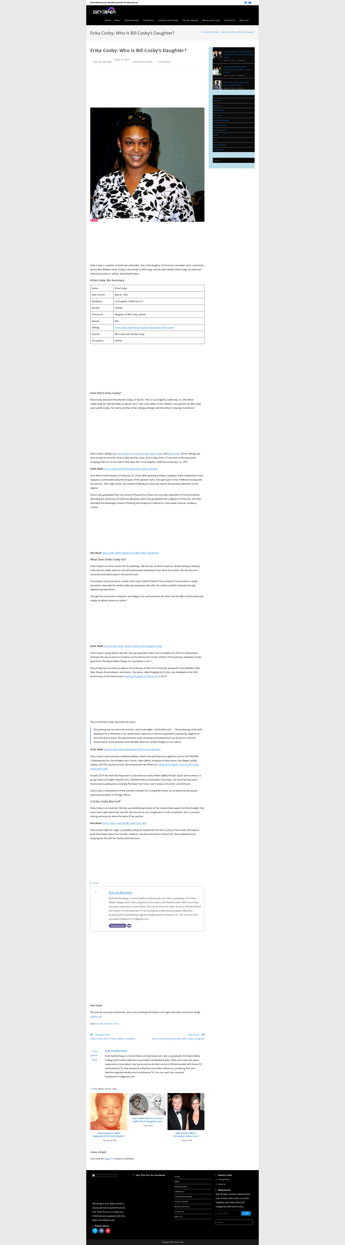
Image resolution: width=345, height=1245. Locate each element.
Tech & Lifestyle (219, 145)
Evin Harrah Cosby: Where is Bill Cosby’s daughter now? (133, 646)
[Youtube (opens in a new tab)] (250, 2)
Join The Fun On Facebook (150, 1175)
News (177, 1181)
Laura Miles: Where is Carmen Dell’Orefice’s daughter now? (147, 1120)
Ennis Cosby (167, 327)
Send (246, 1213)
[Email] (129, 926)
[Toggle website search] (254, 20)
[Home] (199, 32)
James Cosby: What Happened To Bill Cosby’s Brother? (132, 749)
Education (217, 105)
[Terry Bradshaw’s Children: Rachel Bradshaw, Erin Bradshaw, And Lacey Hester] (217, 55)
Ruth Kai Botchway (102, 61)
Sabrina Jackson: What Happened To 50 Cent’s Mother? (109, 1135)
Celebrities (217, 100)
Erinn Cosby (121, 327)
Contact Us (179, 1211)
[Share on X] (95, 1230)
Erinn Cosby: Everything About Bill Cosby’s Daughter (131, 468)
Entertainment (218, 110)
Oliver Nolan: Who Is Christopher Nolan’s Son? (186, 1135)
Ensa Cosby (154, 327)
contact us (95, 1016)
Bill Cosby (99, 1024)
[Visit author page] (95, 1055)
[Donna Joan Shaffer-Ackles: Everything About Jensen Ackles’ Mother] (217, 70)
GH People (217, 115)
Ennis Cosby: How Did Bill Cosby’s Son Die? (124, 823)
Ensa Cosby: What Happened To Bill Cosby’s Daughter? (130, 552)
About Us (179, 1216)
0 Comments (164, 61)
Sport (215, 140)
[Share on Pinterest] (108, 1230)
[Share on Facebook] (101, 1230)
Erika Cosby (108, 1024)
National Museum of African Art (141, 676)
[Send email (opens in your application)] (253, 2)
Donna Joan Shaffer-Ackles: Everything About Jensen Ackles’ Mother (237, 70)
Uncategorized (218, 149)
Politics (215, 135)
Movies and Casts (220, 125)
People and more (219, 130)
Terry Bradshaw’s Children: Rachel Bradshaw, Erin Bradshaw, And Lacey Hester (239, 54)
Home (177, 1176)
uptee (116, 1024)
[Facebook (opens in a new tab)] (246, 2)
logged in (108, 1158)
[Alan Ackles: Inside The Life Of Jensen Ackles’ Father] (217, 85)
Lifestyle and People (142, 61)
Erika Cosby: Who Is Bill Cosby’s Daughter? (238, 32)
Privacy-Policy (223, 1179)
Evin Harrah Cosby (137, 327)
